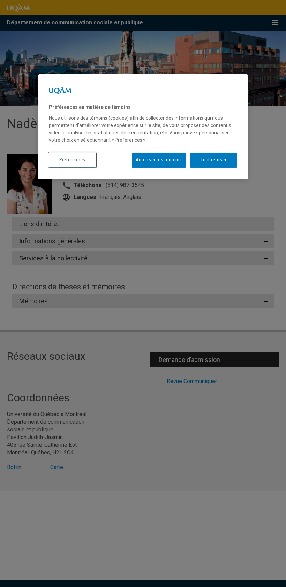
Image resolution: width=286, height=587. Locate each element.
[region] (143, 126)
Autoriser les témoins (159, 159)
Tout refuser (213, 159)
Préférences (72, 159)
